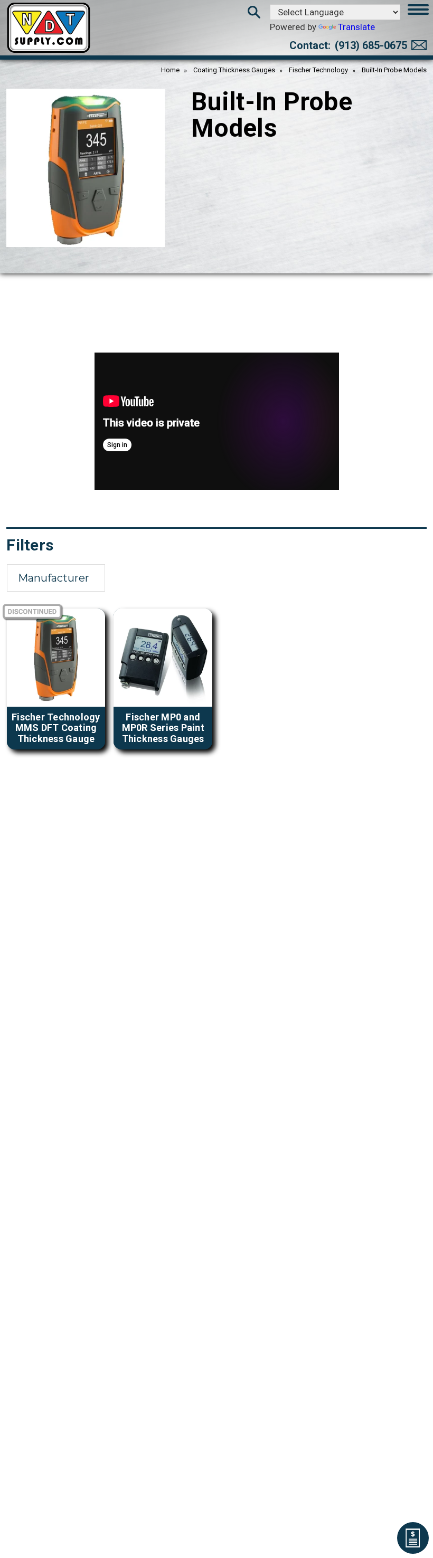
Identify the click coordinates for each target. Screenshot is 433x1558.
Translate (356, 27)
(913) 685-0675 (371, 45)
